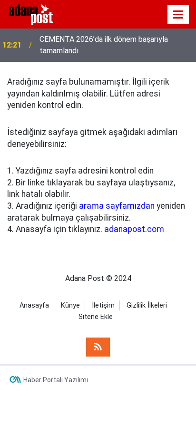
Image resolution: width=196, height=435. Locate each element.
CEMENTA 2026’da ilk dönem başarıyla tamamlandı (103, 45)
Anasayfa (34, 305)
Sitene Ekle (95, 317)
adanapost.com (134, 229)
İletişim (103, 305)
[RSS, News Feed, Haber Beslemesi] (98, 347)
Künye (70, 305)
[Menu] (178, 15)
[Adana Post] (37, 13)
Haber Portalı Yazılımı (55, 380)
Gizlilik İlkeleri (147, 305)
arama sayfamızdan (117, 206)
